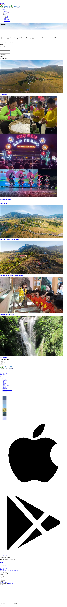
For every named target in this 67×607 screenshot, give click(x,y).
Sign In (2, 581)
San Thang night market (5, 199)
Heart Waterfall (3, 357)
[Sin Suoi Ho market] (35, 410)
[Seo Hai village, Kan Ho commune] (35, 414)
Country (7, 16)
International (8, 17)
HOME (4, 9)
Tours (3, 381)
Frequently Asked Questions (7, 390)
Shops (4, 384)
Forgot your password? (4, 582)
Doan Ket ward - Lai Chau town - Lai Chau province (9, 570)
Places (4, 378)
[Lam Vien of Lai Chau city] (35, 398)
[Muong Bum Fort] (35, 418)
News (5, 14)
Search (2, 364)
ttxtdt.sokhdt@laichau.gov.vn (5, 0)
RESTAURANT (7, 21)
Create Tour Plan (5, 386)
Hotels (4, 382)
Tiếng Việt (3, 4)
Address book (5, 388)
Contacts (4, 389)
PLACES (5, 11)
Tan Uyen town (3, 94)
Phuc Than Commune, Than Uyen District (9, 239)
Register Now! (10, 583)
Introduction (6, 10)
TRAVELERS (6, 20)
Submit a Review (3, 54)
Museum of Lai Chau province (7, 314)
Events (5, 18)
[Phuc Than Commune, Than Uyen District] (35, 406)
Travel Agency (5, 380)
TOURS (5, 13)
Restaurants (4, 383)
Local (7, 15)
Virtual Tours (5, 379)
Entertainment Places (6, 385)
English (8, 4)
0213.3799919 (12, 0)
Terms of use (5, 391)
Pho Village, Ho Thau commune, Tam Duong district (11, 275)
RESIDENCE (6, 19)
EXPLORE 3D (6, 12)
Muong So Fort (3, 203)
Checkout (2, 3)
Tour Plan (4, 387)
